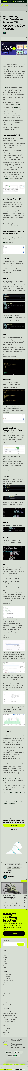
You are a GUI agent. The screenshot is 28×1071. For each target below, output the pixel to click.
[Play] (13, 48)
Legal (4, 967)
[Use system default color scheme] (15, 1052)
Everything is (14, 1055)
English (8, 1052)
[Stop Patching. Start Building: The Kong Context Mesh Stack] (12, 895)
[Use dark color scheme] (21, 1052)
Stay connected (6, 940)
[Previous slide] (22, 881)
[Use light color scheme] (18, 1052)
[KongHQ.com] (4, 5)
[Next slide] (25, 881)
